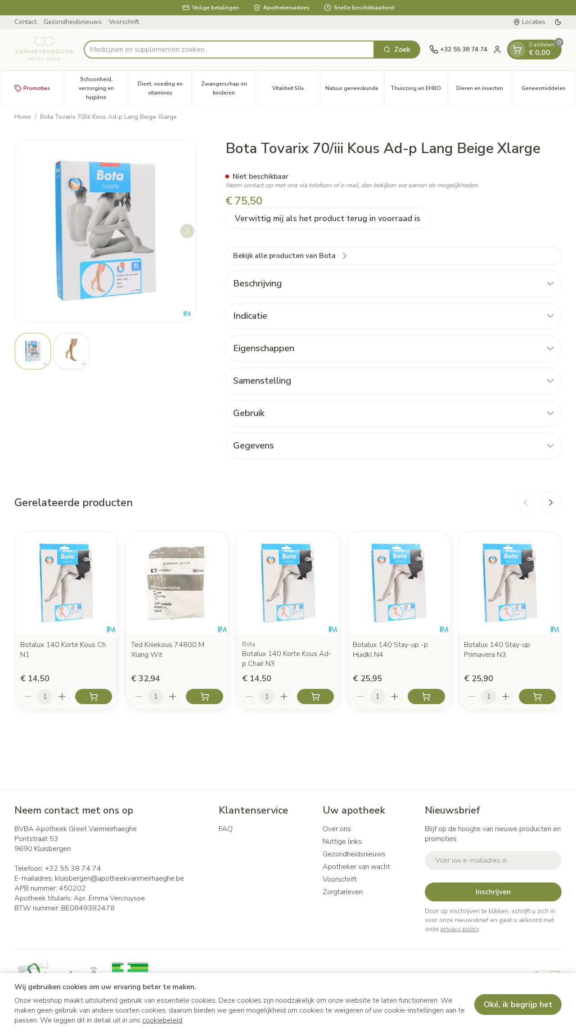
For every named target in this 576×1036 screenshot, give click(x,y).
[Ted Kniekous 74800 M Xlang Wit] (177, 583)
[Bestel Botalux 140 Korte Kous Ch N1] (93, 696)
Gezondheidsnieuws (73, 22)
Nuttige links (342, 841)
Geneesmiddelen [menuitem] (549, 90)
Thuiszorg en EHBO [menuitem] (419, 90)
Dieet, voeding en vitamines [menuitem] (165, 88)
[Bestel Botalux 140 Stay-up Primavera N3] (537, 696)
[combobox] (229, 50)
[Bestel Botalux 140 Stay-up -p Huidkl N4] (426, 696)
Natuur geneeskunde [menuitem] (354, 90)
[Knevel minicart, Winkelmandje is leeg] (517, 49)
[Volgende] (187, 231)
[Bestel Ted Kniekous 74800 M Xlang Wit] (204, 696)
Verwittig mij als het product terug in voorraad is (327, 218)
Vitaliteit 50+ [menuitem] (296, 90)
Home (22, 117)
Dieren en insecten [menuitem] (484, 90)
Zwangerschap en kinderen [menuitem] (228, 88)
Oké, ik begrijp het (518, 1004)
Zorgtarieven (343, 892)
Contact (25, 22)
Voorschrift (124, 22)
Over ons (337, 829)
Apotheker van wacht (356, 867)
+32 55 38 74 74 (73, 868)
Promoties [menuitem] (36, 88)
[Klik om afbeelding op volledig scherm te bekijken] (105, 230)
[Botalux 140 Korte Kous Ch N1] (66, 583)
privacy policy (460, 929)
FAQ (226, 829)
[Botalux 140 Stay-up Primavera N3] (510, 583)
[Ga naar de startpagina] (44, 49)
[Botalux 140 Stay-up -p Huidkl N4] (398, 583)
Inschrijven (493, 892)
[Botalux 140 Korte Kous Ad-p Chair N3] (288, 583)
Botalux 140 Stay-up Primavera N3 (497, 650)
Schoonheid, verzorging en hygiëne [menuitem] (103, 88)
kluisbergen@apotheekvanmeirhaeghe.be (119, 878)
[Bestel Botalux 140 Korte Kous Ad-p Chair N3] (315, 696)
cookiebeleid (162, 1020)
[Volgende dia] (551, 502)
